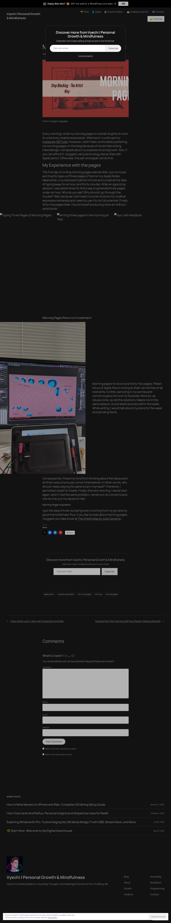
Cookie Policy (52, 917)
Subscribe (113, 48)
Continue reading (85, 56)
